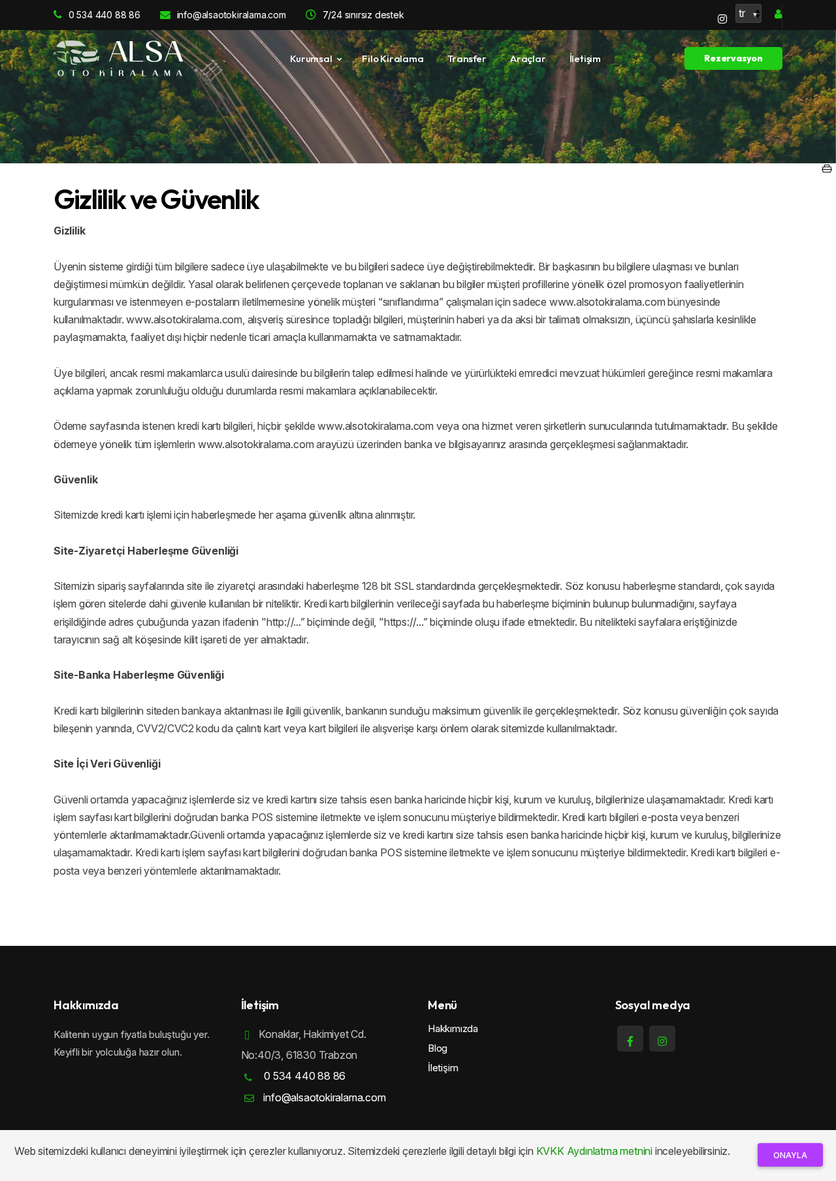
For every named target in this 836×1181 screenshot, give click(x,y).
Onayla (790, 1155)
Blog (437, 1048)
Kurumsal (311, 58)
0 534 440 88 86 (104, 14)
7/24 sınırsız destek (363, 14)
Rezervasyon (733, 58)
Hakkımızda (453, 1028)
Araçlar (528, 58)
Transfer (467, 58)
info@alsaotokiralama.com (231, 14)
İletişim (585, 58)
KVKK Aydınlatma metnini (594, 1150)
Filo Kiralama (392, 58)
